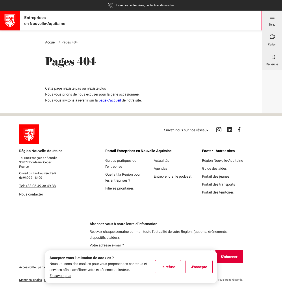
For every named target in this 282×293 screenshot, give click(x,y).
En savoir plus (60, 276)
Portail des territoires (218, 192)
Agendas (160, 168)
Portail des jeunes (215, 176)
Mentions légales (30, 280)
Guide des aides (214, 168)
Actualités (161, 160)
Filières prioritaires (119, 188)
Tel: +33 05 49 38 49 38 (37, 186)
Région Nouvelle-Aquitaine (222, 160)
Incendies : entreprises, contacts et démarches (145, 5)
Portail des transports (218, 184)
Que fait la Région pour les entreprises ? (123, 177)
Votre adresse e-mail (107, 245)
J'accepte (202, 268)
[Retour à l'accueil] (29, 134)
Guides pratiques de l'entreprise (120, 163)
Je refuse (171, 268)
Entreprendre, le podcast (172, 176)
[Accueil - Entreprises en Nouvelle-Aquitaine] (10, 20)
